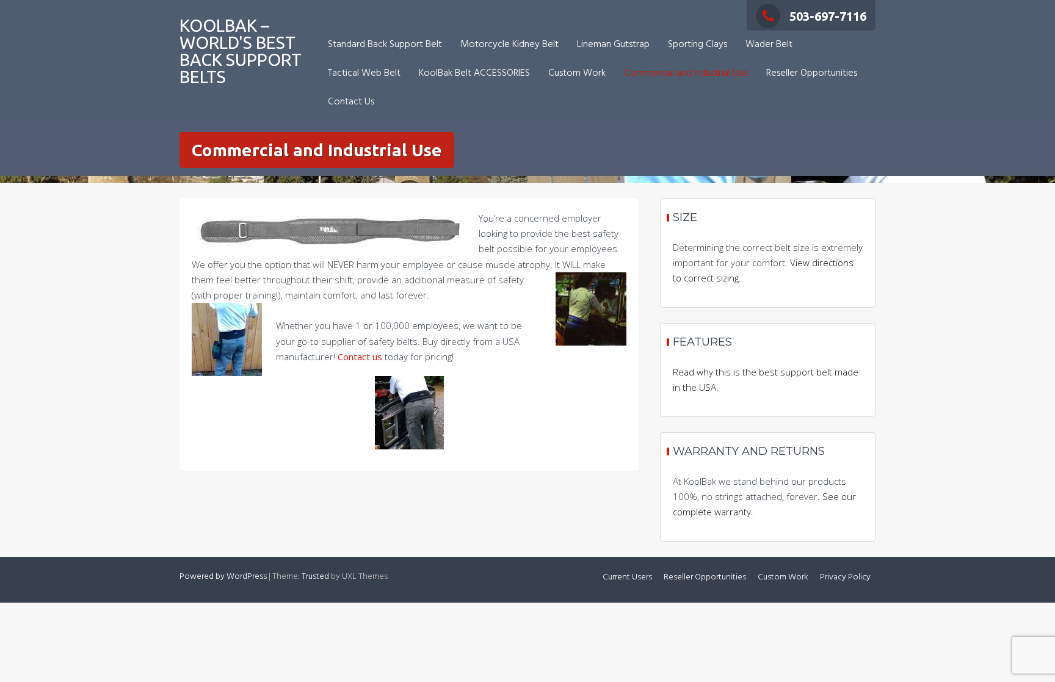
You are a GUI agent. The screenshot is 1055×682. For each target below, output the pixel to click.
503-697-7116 (827, 16)
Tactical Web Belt (364, 73)
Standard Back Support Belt (385, 45)
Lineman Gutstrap (613, 45)
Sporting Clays (697, 45)
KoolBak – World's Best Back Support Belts (240, 51)
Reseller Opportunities (811, 73)
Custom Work (577, 73)
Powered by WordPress (223, 577)
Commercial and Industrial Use (686, 73)
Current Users (627, 577)
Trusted (315, 577)
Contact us (360, 356)
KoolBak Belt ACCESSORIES (474, 73)
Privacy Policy (845, 577)
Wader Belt (768, 45)
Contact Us (351, 102)
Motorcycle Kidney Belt (509, 45)
